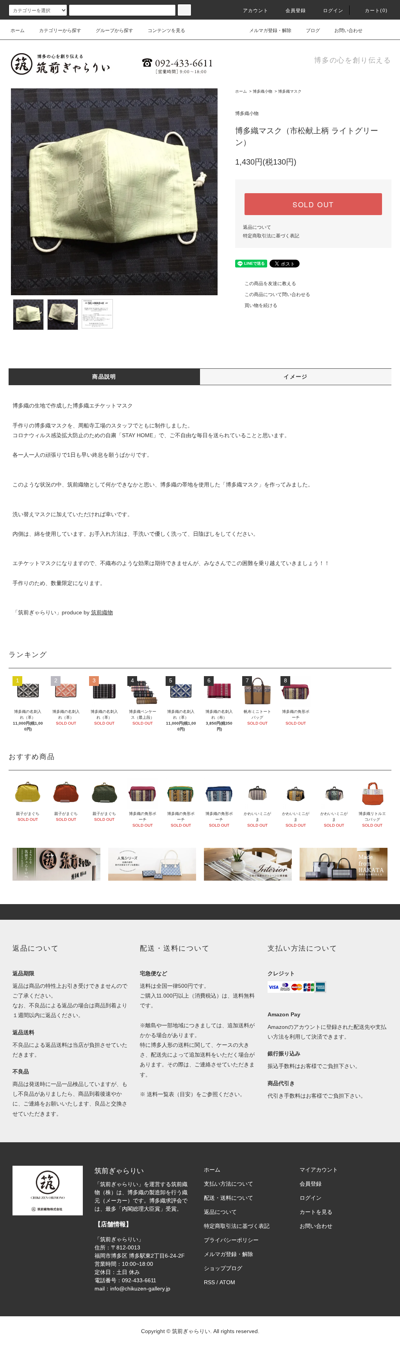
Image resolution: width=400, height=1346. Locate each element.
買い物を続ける (261, 305)
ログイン (333, 10)
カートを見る (316, 1212)
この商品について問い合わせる (277, 294)
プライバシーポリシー (231, 1240)
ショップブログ (223, 1268)
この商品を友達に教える (270, 283)
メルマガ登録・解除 (270, 30)
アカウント (256, 10)
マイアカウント (319, 1170)
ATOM (227, 1282)
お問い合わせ (348, 30)
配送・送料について (228, 1198)
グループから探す (114, 30)
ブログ (313, 30)
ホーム (18, 30)
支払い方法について (228, 1184)
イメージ (296, 376)
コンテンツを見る (166, 30)
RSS (209, 1282)
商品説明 (104, 376)
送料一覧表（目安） (171, 1094)
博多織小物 (262, 91)
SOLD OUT (313, 204)
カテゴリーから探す (60, 30)
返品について (257, 227)
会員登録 (296, 10)
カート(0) (376, 10)
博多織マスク (290, 91)
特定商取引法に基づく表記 (271, 236)
